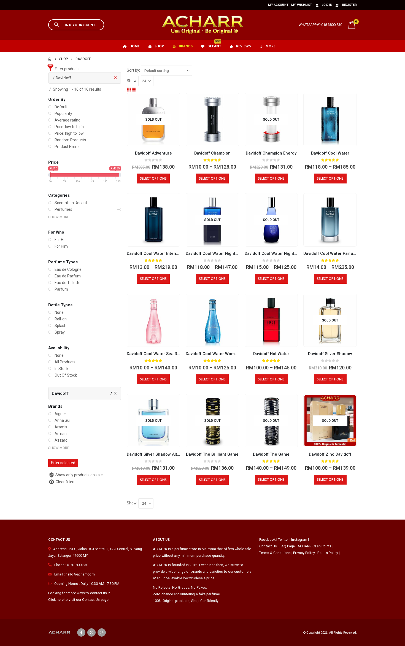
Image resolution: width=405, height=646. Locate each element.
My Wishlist (301, 5)
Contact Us (268, 546)
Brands (186, 46)
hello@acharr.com (80, 574)
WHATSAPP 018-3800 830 (320, 25)
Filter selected (63, 463)
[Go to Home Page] (50, 59)
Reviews (243, 46)
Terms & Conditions (275, 553)
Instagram (299, 539)
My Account (278, 5)
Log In (327, 5)
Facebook (267, 539)
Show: (132, 81)
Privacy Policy (304, 553)
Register (349, 5)
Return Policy (327, 553)
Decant (214, 44)
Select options (153, 178)
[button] (76, 24)
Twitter (283, 539)
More (271, 46)
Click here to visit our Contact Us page (78, 600)
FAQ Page (287, 546)
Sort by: (133, 70)
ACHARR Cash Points (315, 546)
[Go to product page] (212, 119)
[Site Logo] (202, 24)
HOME (134, 46)
